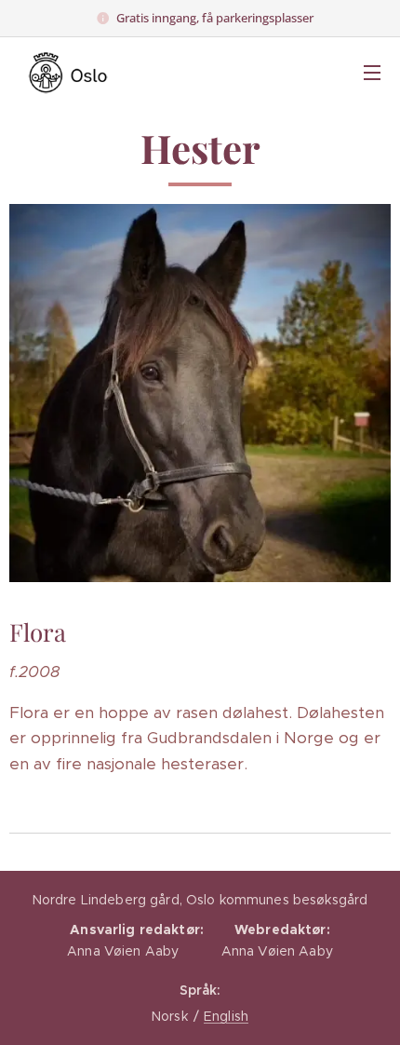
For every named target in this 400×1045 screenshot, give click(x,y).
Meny (372, 71)
